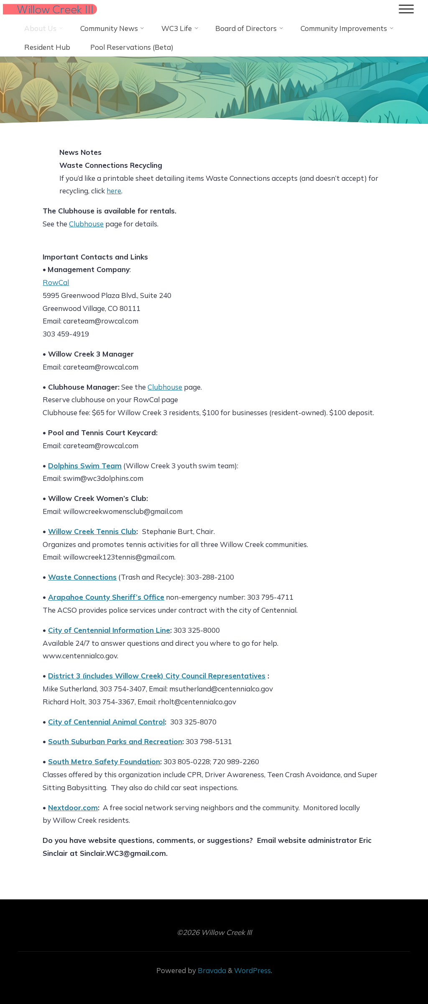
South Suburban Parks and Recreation (115, 741)
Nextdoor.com (73, 807)
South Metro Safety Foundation (104, 761)
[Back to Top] (395, 971)
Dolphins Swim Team (85, 465)
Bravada (211, 970)
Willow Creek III (55, 9)
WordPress (252, 970)
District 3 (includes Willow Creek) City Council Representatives (157, 675)
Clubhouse (86, 223)
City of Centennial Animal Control (106, 721)
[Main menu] (406, 9)
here (114, 190)
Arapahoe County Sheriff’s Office (106, 597)
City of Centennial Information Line (109, 630)
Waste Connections (82, 577)
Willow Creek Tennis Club (92, 531)
